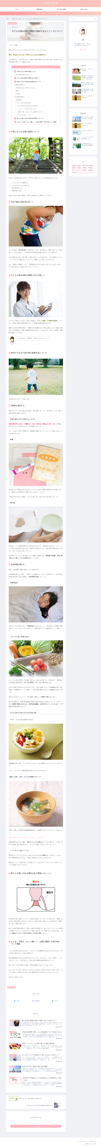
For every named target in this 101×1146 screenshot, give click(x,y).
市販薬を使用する (20, 84)
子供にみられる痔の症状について (26, 71)
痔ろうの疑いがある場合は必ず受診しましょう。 (31, 118)
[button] (95, 19)
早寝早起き (19, 100)
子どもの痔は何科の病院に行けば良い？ (28, 78)
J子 (83, 40)
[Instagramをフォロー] (85, 50)
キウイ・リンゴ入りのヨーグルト (27, 109)
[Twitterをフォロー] (83, 50)
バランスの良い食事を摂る (23, 102)
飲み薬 (18, 93)
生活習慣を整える (20, 96)
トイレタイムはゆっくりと (23, 115)
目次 (35, 67)
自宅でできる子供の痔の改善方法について (29, 81)
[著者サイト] (81, 50)
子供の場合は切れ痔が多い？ (23, 74)
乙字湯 (58, 546)
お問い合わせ (92, 1141)
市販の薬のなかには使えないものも (25, 87)
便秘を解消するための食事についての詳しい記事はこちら (27, 837)
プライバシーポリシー (83, 1141)
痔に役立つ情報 (12, 987)
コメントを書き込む (36, 1126)
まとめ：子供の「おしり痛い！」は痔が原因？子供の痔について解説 (36, 122)
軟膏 (17, 90)
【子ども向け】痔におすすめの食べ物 (27, 105)
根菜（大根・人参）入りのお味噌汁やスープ (30, 112)
